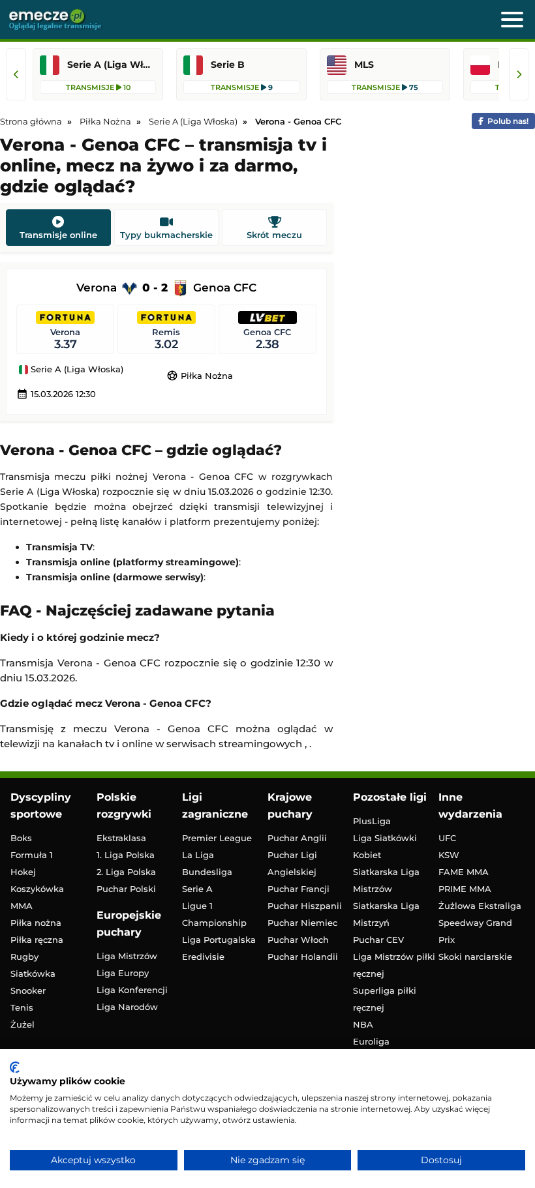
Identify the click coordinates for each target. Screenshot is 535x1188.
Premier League (217, 838)
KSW (448, 855)
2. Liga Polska (126, 872)
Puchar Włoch (298, 939)
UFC (447, 838)
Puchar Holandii (303, 956)
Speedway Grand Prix (475, 931)
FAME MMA (463, 872)
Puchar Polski (126, 889)
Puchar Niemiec (302, 922)
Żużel (22, 1024)
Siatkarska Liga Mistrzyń (386, 914)
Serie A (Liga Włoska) (75, 369)
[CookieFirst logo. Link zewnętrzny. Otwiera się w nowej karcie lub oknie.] (15, 1067)
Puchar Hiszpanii (305, 905)
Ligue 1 (197, 905)
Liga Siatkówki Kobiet (385, 846)
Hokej (23, 872)
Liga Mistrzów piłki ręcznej (394, 965)
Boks (21, 838)
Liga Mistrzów (127, 956)
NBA (363, 1024)
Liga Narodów (127, 1007)
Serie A (197, 889)
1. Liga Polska (126, 855)
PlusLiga (372, 821)
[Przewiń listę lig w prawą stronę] (518, 74)
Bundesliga (207, 872)
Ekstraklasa (121, 838)
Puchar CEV (378, 939)
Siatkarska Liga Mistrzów (386, 880)
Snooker (28, 990)
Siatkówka (32, 973)
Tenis (21, 1007)
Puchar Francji (298, 889)
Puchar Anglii (297, 838)
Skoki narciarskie (475, 956)
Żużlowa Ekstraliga (479, 905)
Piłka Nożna (199, 375)
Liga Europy (123, 973)
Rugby (24, 956)
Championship (214, 922)
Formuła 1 (31, 855)
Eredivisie (203, 956)
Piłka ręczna (36, 939)
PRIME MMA (464, 889)
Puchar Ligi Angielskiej (292, 863)
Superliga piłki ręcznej (384, 999)
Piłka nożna (35, 922)
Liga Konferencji (132, 990)
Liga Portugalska (219, 939)
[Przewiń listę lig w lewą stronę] (16, 74)
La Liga (198, 855)
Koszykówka (37, 889)
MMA (21, 905)
